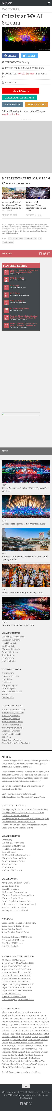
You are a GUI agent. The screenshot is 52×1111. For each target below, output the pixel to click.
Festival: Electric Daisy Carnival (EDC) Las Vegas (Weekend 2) (23, 324)
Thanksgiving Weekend (13, 728)
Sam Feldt (19, 1055)
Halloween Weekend (11, 725)
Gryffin (25, 1030)
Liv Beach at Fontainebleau (14, 892)
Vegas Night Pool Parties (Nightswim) (19, 923)
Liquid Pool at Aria (10, 889)
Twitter (18, 789)
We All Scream (26, 73)
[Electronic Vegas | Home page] (8, 3)
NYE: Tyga (14, 286)
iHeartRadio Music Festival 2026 (16, 975)
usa (40, 238)
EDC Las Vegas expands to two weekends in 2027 (24, 524)
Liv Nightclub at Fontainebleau (16, 855)
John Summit (36, 1033)
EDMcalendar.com (16, 1095)
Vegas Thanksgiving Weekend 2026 (18, 984)
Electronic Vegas (37, 797)
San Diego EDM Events (12, 943)
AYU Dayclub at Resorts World (16, 883)
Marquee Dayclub (10, 685)
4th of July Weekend (11, 715)
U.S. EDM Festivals (10, 946)
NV (35, 238)
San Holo (29, 1055)
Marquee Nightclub (11, 649)
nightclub (28, 238)
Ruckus (44, 1052)
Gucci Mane (35, 1030)
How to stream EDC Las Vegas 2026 (18, 625)
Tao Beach (6, 694)
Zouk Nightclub (9, 661)
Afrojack (22, 1012)
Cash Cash (13, 1018)
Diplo (43, 1021)
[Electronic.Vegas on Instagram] (48, 253)
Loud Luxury (34, 1040)
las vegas (19, 238)
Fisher (15, 1027)
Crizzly (11, 238)
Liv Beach (6, 682)
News (4, 485)
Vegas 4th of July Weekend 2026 (16, 966)
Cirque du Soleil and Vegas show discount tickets (24, 825)
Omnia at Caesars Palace (13, 861)
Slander (14, 1058)
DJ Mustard (19, 1046)
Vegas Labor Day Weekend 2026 (16, 969)
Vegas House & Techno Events (15, 926)
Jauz (12, 1033)
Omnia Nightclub (10, 652)
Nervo (28, 1046)
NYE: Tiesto (15, 293)
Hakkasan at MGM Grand (13, 846)
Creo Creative (26, 1098)
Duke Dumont (25, 1024)
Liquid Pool (7, 679)
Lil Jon (35, 1037)
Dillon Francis (15, 1021)
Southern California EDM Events (17, 937)
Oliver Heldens (17, 1049)
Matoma (39, 1043)
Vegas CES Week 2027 (11, 993)
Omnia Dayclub (9, 688)
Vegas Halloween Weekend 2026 (16, 978)
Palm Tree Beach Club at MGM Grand (19, 904)
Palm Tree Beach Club (12, 691)
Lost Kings (6, 1040)
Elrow (35, 1024)
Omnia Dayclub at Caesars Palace (17, 901)
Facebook (6, 789)
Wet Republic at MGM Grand (15, 910)
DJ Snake (14, 1024)
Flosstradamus (25, 1027)
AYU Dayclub (8, 673)
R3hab (14, 1052)
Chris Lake (36, 1018)
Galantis (6, 1030)
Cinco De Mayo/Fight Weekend (16, 743)
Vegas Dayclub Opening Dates (15, 932)
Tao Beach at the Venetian (14, 907)
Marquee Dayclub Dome (13, 898)
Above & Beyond (9, 1012)
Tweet (30, 55)
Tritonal (26, 1064)
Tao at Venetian (9, 864)
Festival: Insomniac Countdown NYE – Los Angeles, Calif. (24, 271)
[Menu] (49, 3)
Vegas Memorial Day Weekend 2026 (18, 963)
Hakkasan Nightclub (11, 640)
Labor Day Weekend (11, 719)
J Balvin (5, 1033)
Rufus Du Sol (8, 1055)
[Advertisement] (26, 147)
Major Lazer (14, 1043)
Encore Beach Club (10, 676)
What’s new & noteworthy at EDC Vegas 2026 (22, 592)
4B (34, 1067)
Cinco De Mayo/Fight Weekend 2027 (18, 1000)
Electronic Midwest (20, 797)
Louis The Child (19, 1040)
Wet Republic (8, 697)
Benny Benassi (33, 1015)
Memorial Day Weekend (13, 712)
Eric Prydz (6, 1027)
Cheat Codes (24, 1018)
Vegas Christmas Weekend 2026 (16, 987)
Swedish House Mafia (30, 1061)
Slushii (22, 1058)
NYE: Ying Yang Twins (19, 308)
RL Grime (35, 1052)
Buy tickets (21, 90)
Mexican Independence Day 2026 (17, 972)
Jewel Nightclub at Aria (12, 849)
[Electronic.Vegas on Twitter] (44, 253)
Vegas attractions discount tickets (17, 828)
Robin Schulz (24, 1052)
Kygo (21, 1037)
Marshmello (7, 1046)
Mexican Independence (12, 722)
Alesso (30, 1012)
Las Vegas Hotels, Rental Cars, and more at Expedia (25, 819)
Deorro (37, 1021)
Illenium (45, 1030)
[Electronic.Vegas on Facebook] (40, 253)
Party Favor (30, 1049)
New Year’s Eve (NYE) (11, 734)
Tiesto (19, 1064)
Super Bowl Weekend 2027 (14, 996)
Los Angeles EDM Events (13, 940)
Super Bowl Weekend (11, 740)
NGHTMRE (36, 1046)
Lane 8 (28, 1037)
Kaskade (14, 1037)
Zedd (29, 1067)
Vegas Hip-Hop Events (12, 929)
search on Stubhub (11, 114)
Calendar (11, 9)
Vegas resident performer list (22, 1072)
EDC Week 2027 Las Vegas (13, 709)
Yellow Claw (20, 1067)
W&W (34, 1064)
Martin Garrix (27, 1043)
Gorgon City (16, 1030)
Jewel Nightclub (9, 643)
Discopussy (7, 840)
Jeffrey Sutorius (22, 1033)
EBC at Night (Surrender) (13, 637)
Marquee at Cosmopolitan (14, 858)
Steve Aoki (15, 1061)
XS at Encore (7, 867)
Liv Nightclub (8, 646)
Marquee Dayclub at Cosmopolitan (18, 895)
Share (11, 55)
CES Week (6, 737)
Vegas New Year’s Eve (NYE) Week (17, 990)
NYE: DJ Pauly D (17, 301)
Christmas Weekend (11, 731)
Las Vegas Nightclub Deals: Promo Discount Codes (25, 809)
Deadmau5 (28, 1021)
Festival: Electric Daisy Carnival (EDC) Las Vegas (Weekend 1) (23, 317)
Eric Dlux (43, 1024)
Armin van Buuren (16, 1015)
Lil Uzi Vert (44, 1037)
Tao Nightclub (8, 655)
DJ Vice (11, 1067)
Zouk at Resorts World (12, 870)
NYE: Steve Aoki (17, 278)
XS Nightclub (8, 658)
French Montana (41, 1027)
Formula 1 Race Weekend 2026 (16, 981)
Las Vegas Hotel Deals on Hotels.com (18, 822)
